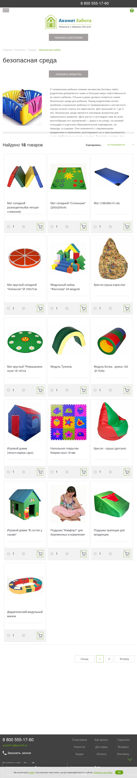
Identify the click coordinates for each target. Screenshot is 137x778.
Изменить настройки (103, 772)
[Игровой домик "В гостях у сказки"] (25, 504)
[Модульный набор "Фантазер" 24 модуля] (68, 258)
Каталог (20, 49)
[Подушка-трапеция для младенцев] (112, 504)
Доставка (101, 747)
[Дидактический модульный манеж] (25, 585)
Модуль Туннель (61, 366)
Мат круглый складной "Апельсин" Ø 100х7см (22, 287)
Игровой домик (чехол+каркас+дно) (20, 450)
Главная (7, 49)
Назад (84, 659)
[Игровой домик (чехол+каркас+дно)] (25, 422)
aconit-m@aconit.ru (15, 745)
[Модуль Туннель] (68, 340)
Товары (32, 49)
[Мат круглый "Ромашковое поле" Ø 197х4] (25, 340)
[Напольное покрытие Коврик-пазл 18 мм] (68, 422)
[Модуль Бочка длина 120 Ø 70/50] (112, 340)
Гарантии (123, 740)
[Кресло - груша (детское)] (112, 422)
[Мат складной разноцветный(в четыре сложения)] (25, 177)
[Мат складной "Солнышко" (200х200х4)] (68, 177)
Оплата (101, 754)
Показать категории (69, 37)
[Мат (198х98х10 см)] (112, 177)
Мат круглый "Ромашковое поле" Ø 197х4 (24, 368)
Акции (79, 754)
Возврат (123, 747)
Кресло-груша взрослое (109, 285)
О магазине (79, 740)
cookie (31, 772)
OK (119, 772)
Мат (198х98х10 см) (107, 203)
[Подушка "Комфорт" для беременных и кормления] (68, 504)
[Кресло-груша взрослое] (112, 258)
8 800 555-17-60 (95, 3)
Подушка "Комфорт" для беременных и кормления (67, 532)
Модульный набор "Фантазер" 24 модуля (65, 287)
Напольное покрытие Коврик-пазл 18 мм (64, 450)
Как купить (101, 740)
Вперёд (124, 659)
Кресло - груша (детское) (110, 448)
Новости (79, 747)
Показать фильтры (68, 74)
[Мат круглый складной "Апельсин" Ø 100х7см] (25, 258)
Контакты (123, 754)
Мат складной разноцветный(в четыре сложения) (23, 207)
